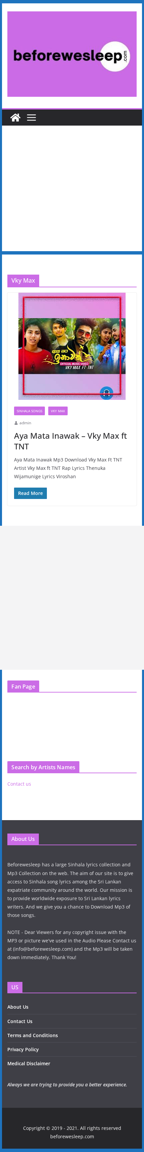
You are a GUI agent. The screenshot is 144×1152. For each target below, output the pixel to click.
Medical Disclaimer (28, 1063)
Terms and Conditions (32, 1035)
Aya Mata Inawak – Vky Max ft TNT (70, 440)
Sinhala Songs (29, 411)
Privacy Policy (23, 1049)
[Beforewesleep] (15, 118)
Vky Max (58, 411)
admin (25, 423)
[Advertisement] (72, 190)
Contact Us (19, 1021)
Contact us (19, 784)
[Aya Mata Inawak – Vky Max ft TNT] (71, 346)
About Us (17, 1007)
